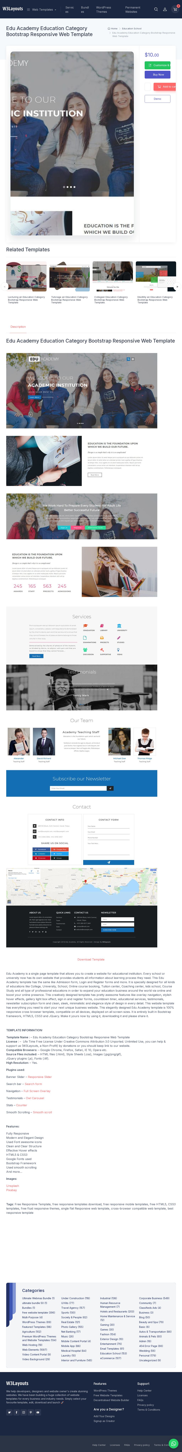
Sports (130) (68, 1312)
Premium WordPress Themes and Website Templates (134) (39, 1338)
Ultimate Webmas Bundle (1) (38, 1298)
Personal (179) (147, 1355)
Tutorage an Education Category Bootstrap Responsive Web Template (69, 300)
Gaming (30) (107, 1324)
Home (114, 28)
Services (69, 9)
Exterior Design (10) (111, 1339)
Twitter (9, 1412)
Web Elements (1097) (34, 1349)
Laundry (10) (68, 1355)
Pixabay (11, 1190)
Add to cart (169, 86)
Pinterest (31, 1412)
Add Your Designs (104, 1416)
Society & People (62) (74, 1317)
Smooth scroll (42, 1112)
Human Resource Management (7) (110, 1304)
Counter (21, 1105)
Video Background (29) (36, 1359)
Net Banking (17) (71, 1331)
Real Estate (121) (70, 1322)
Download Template (91, 959)
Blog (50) (144, 1317)
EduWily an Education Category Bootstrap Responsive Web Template (155, 300)
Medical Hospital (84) (74, 1350)
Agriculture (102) (31, 1331)
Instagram (23, 1412)
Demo (157, 98)
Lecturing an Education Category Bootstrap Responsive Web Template (26, 300)
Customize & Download (161, 65)
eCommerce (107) (110, 1358)
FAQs (140, 1400)
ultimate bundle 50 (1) (34, 1303)
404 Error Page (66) (151, 1345)
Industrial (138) (108, 1298)
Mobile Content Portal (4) (76, 1341)
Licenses (142, 1395)
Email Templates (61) (112, 1348)
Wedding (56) (147, 1350)
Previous (5, 286)
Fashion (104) (108, 1334)
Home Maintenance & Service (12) (117, 1318)
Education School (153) (113, 1353)
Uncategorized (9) (150, 1360)
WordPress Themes (103, 9)
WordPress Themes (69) (36, 1322)
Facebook (16, 1412)
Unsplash (12, 1186)
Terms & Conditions (148, 1409)
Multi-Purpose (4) (32, 1317)
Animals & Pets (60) (150, 1336)
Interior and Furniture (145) (76, 1360)
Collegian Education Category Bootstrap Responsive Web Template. (111, 300)
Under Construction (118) (75, 1298)
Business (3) (146, 1312)
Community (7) (147, 1303)
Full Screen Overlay (37, 1091)
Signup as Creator (104, 1420)
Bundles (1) (28, 1307)
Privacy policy (145, 1404)
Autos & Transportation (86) (155, 1331)
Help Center (144, 1390)
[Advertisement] (91, 1249)
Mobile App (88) (71, 1345)
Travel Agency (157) (73, 1307)
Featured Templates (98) (37, 1326)
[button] (156, 9)
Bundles (85, 9)
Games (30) (107, 1329)
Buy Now (158, 74)
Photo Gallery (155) (72, 1326)
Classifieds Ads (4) (150, 1307)
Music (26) (67, 1336)
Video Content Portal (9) (36, 1354)
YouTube (38, 1412)
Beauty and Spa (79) (151, 1322)
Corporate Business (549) (154, 1298)
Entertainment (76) (111, 1343)
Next (177, 286)
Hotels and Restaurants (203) (117, 1311)
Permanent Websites (132, 9)
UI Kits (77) (67, 1303)
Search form (33, 1084)
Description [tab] (18, 326)
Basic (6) (144, 1326)
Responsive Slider (40, 1077)
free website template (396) (38, 1312)
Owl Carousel (35, 1098)
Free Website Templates (108, 1395)
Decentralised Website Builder (111, 1400)
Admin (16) (145, 1341)
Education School (131, 28)
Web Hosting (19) (32, 1344)
